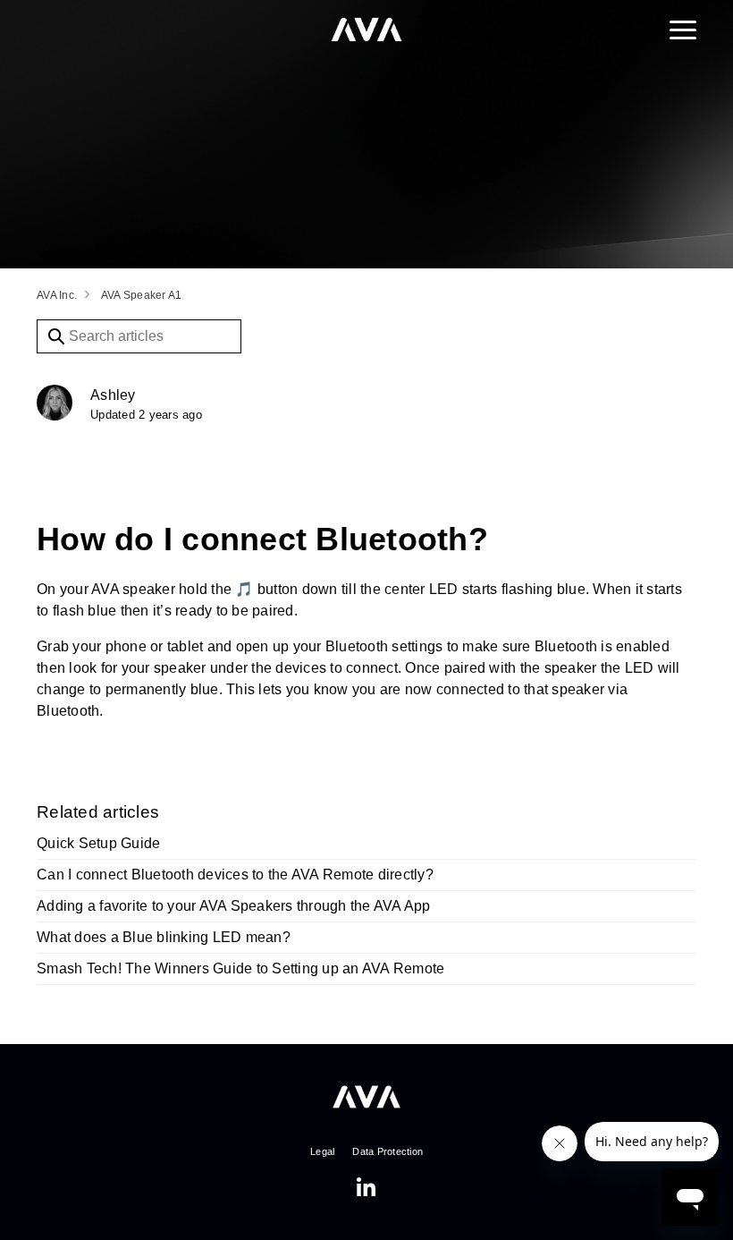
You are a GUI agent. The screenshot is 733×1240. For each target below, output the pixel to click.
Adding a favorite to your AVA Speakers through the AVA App (234, 905)
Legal (322, 1151)
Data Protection (387, 1151)
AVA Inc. (57, 295)
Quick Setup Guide (98, 843)
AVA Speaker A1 (141, 295)
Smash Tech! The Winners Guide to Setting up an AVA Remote (240, 968)
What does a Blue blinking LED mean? (164, 937)
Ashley (113, 395)
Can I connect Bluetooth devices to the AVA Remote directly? (235, 874)
